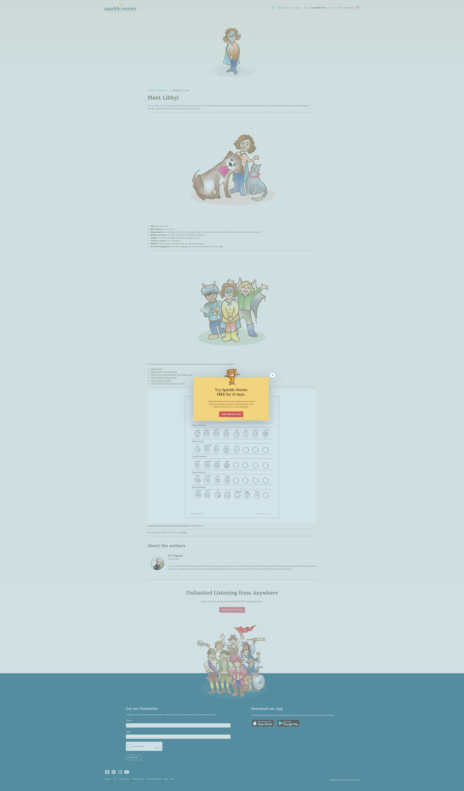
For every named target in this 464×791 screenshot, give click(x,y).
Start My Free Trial (231, 414)
